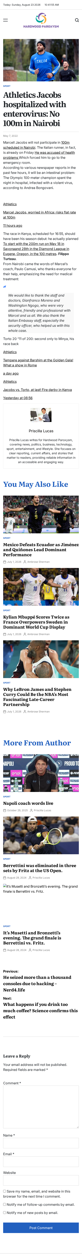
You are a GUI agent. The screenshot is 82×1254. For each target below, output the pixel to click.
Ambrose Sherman (38, 561)
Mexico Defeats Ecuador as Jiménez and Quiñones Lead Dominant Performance (41, 549)
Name (9, 1135)
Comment (12, 1083)
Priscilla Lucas (42, 810)
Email (8, 1154)
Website (9, 1173)
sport (7, 86)
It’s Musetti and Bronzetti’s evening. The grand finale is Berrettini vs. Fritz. (32, 937)
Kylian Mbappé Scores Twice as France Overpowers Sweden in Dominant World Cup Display (36, 621)
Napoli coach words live (28, 803)
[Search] (77, 20)
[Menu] (5, 20)
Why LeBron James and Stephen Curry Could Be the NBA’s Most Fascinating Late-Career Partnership (37, 696)
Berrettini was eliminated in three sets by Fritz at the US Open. (39, 867)
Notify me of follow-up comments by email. (41, 1204)
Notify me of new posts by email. (32, 1213)
